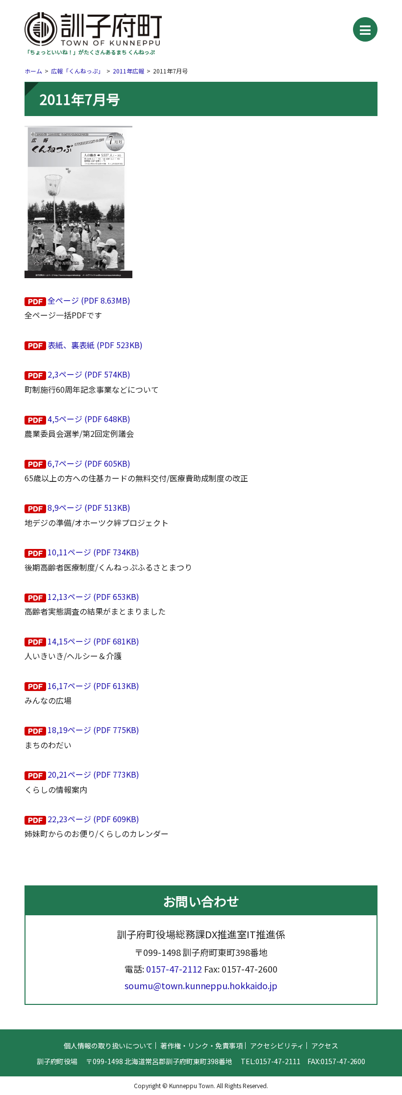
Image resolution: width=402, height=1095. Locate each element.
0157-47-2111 (278, 1061)
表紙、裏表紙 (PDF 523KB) (95, 345)
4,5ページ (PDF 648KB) (89, 419)
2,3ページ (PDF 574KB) (89, 374)
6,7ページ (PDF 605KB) (89, 463)
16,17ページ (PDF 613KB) (93, 685)
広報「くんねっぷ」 (77, 71)
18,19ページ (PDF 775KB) (93, 730)
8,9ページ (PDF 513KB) (89, 507)
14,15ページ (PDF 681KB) (93, 641)
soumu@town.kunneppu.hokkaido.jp (201, 985)
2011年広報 (128, 71)
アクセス (324, 1045)
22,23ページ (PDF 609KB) (93, 819)
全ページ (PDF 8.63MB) (89, 300)
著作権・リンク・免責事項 (201, 1045)
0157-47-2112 (174, 968)
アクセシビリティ (277, 1045)
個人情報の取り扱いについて (108, 1045)
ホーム (33, 71)
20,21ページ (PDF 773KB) (93, 774)
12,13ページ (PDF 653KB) (93, 596)
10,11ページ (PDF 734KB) (93, 552)
